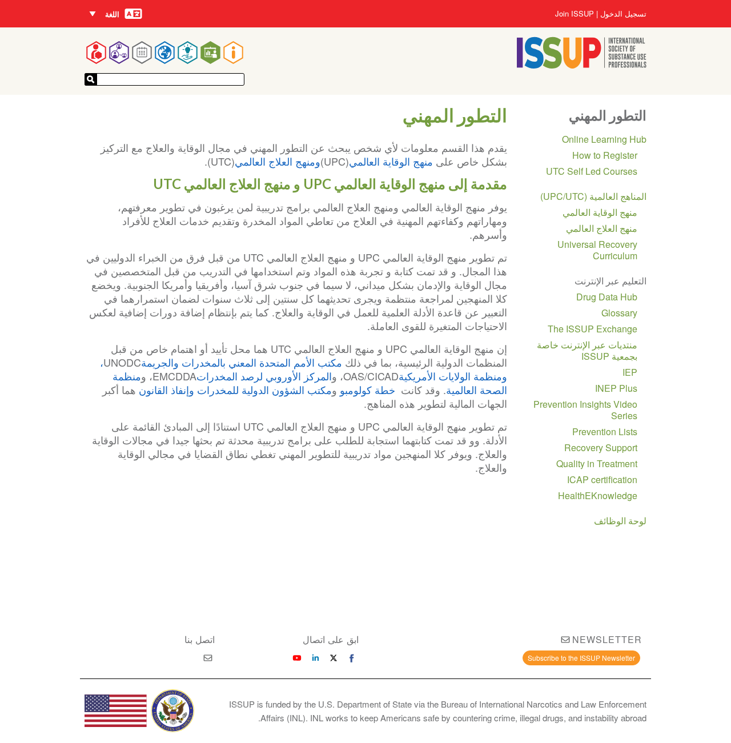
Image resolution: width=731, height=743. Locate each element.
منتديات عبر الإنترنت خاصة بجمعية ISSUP (587, 350)
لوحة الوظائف (620, 520)
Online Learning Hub (604, 139)
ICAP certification (602, 479)
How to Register (604, 155)
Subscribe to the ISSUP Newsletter (581, 657)
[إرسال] (91, 79)
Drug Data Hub (606, 296)
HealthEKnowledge (597, 495)
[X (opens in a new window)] (333, 658)
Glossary (619, 312)
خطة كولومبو (369, 389)
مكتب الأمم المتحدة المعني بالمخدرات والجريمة (243, 362)
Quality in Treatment (596, 463)
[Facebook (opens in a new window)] (352, 658)
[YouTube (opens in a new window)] (297, 658)
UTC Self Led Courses (591, 171)
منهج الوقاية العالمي (392, 161)
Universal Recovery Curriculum (597, 250)
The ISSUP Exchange (592, 328)
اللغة (112, 14)
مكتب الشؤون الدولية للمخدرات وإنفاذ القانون (235, 389)
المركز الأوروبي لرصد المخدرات (264, 375)
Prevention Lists (604, 431)
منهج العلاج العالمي (601, 228)
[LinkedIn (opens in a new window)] (315, 658)
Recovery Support (600, 447)
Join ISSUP (574, 13)
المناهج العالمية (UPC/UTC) (593, 196)
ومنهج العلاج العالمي (277, 161)
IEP (629, 372)
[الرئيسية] (581, 64)
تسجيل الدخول (623, 13)
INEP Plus (616, 388)
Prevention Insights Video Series (585, 409)
